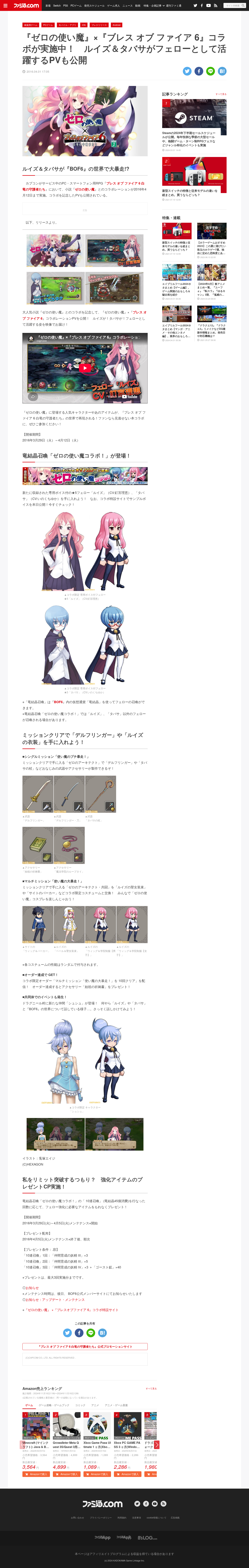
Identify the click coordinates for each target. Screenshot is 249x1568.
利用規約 (122, 1517)
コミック (80, 1405)
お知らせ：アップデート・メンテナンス (55, 1299)
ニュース (127, 5)
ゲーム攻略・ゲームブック (54, 1405)
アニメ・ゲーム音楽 (116, 1405)
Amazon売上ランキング (42, 1388)
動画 (137, 5)
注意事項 (136, 1517)
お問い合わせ (77, 1517)
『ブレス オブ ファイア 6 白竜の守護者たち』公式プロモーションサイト (85, 1346)
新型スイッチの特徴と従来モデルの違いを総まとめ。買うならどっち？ (190, 193)
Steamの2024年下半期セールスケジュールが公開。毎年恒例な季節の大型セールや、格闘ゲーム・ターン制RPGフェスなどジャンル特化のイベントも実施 (188, 139)
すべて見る (151, 1388)
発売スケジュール (94, 5)
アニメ (95, 1405)
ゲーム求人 (113, 5)
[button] (156, 1445)
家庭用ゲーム (30, 24)
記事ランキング (175, 94)
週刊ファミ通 (173, 5)
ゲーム (29, 1405)
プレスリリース (99, 24)
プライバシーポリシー (101, 1517)
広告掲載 (175, 1517)
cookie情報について (156, 1517)
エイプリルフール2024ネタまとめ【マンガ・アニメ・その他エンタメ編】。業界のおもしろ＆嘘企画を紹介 (176, 331)
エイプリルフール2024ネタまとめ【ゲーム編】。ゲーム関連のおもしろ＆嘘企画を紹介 (176, 289)
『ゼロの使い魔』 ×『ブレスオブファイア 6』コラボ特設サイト (71, 1309)
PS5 (65, 5)
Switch (57, 5)
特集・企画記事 (153, 5)
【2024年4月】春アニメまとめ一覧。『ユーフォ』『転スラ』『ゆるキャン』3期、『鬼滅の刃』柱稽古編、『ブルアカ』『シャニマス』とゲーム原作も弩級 (211, 289)
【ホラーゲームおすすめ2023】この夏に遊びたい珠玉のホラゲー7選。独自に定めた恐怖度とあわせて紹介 (211, 248)
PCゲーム (76, 5)
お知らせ (32, 1287)
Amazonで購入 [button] (38, 1474)
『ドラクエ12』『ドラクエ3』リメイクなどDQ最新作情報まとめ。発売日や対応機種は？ (211, 331)
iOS (84, 24)
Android (116, 24)
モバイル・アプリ (67, 24)
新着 (48, 5)
